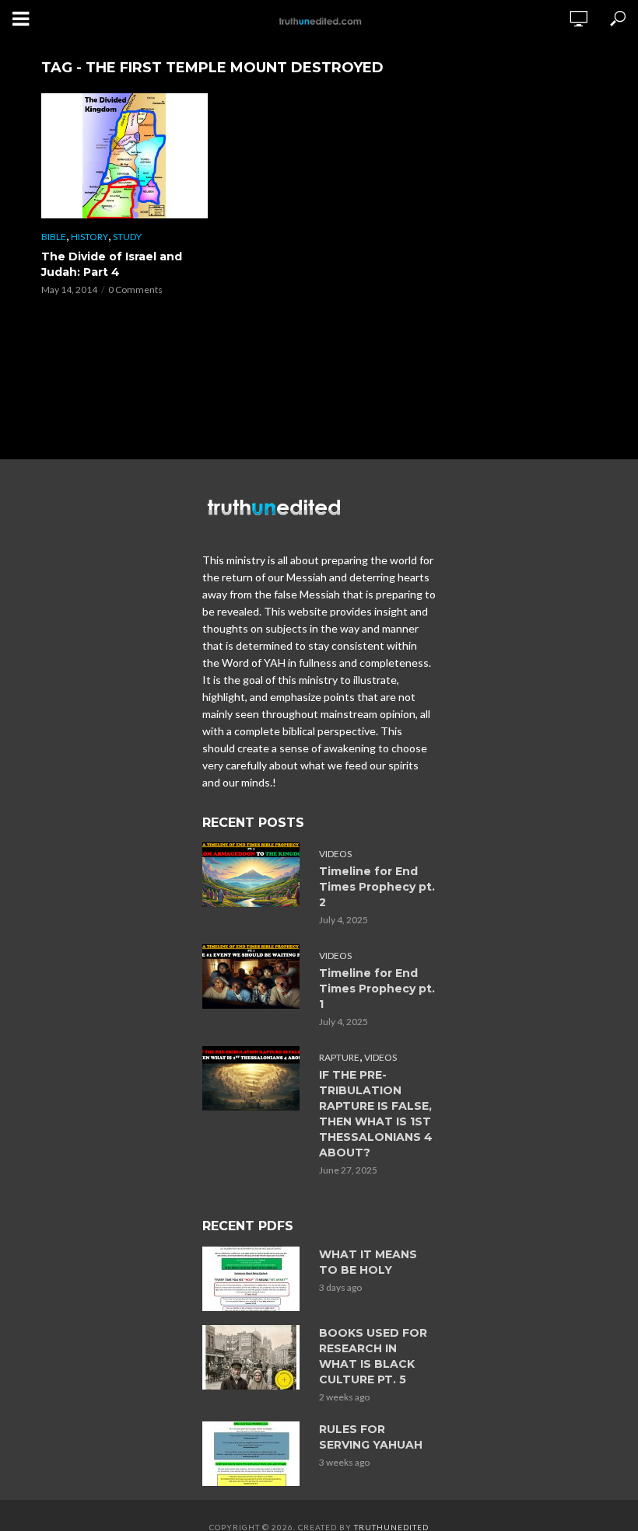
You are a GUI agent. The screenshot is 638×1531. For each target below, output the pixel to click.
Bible (53, 236)
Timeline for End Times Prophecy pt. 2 (377, 886)
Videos (335, 854)
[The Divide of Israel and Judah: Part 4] (124, 155)
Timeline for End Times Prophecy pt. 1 (377, 988)
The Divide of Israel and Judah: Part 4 (111, 264)
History (89, 236)
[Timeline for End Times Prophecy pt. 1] (253, 976)
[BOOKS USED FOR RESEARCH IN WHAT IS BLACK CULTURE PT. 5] (253, 1357)
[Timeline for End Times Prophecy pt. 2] (253, 874)
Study (127, 236)
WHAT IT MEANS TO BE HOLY (368, 1262)
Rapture (339, 1057)
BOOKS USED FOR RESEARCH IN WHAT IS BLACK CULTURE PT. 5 (373, 1356)
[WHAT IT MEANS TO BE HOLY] (253, 1279)
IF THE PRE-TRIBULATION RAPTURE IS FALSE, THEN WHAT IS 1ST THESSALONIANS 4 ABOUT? (376, 1114)
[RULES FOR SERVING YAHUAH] (253, 1453)
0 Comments (135, 289)
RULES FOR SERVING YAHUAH (370, 1437)
